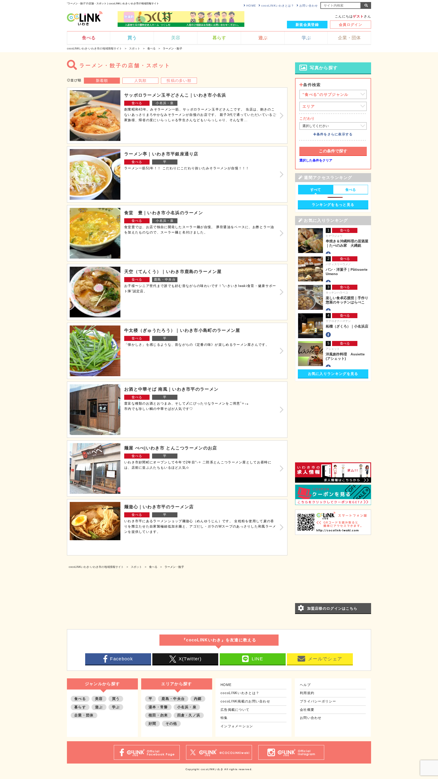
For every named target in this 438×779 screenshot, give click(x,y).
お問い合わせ (308, 5)
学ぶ (116, 707)
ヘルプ (305, 685)
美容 (99, 699)
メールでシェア (325, 658)
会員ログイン (350, 25)
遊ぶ (99, 707)
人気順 (140, 80)
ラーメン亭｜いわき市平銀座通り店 (161, 154)
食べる (137, 103)
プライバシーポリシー (318, 701)
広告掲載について (235, 710)
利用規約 (307, 693)
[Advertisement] (333, 416)
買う (116, 699)
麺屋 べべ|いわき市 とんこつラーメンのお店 (170, 448)
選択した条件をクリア (315, 160)
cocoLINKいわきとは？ (277, 5)
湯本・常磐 (158, 707)
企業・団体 (84, 715)
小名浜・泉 (165, 103)
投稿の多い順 (179, 80)
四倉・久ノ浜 (188, 715)
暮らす (80, 707)
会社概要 (307, 710)
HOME (251, 5)
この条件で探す (333, 151)
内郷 (198, 699)
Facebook (121, 658)
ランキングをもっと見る (333, 205)
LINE (257, 658)
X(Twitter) (190, 658)
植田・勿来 (158, 715)
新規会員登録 (307, 25)
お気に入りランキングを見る (333, 374)
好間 (152, 723)
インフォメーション (237, 726)
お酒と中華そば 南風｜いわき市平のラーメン (171, 389)
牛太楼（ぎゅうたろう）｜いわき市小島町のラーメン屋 (182, 330)
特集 (224, 718)
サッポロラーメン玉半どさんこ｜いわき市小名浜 (175, 95)
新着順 (102, 80)
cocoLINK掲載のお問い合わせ (245, 701)
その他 (171, 723)
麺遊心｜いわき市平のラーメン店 (159, 506)
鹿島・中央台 (165, 279)
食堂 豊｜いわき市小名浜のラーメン (163, 212)
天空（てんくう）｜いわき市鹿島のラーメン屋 (173, 271)
